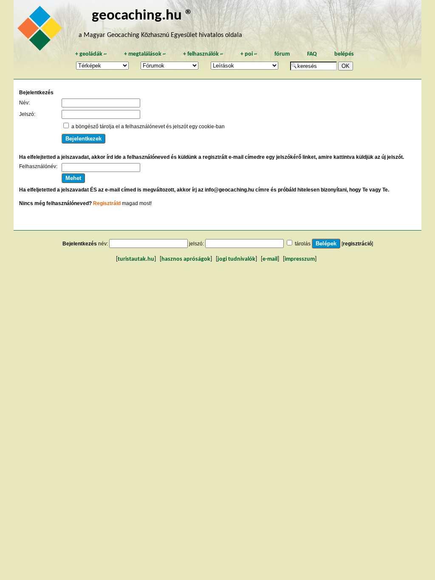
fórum (282, 54)
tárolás (303, 244)
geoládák (90, 54)
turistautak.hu (136, 259)
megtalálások (144, 54)
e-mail (270, 259)
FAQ (312, 54)
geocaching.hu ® (142, 15)
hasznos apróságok (185, 259)
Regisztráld (107, 203)
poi (249, 54)
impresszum (300, 259)
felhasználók (203, 54)
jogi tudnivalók (236, 259)
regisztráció (357, 244)
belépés (344, 54)
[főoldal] (41, 31)
